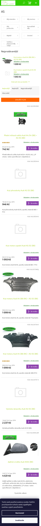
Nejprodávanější (26, 88)
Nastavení (19, 513)
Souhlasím (19, 520)
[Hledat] (24, 3)
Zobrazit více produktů (19, 82)
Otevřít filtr (20, 100)
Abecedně (5, 93)
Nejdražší (15, 88)
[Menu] (36, 3)
